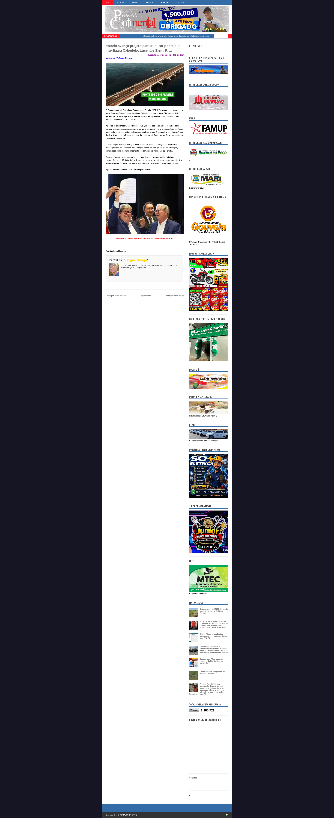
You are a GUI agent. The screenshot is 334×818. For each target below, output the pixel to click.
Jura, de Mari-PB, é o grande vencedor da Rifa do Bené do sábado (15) (211, 661)
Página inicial (145, 296)
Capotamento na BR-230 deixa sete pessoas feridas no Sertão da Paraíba (214, 611)
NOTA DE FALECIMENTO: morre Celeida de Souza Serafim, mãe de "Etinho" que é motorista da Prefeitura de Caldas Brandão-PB (214, 624)
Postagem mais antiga (174, 296)
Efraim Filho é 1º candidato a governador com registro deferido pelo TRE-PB (213, 636)
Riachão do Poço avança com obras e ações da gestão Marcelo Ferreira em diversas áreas (161, 36)
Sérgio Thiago (136, 260)
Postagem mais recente (116, 296)
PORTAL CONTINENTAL (128, 815)
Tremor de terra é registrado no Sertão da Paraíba (212, 673)
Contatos (193, 778)
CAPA (107, 2)
